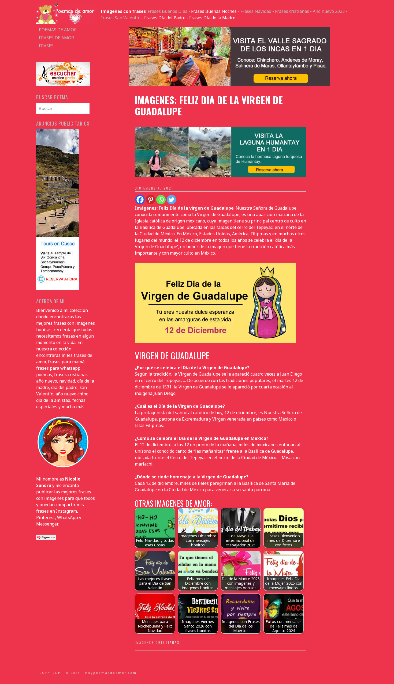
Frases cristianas (292, 11)
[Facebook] (140, 199)
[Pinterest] (150, 199)
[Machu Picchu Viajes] (229, 85)
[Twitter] (171, 199)
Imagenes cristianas (157, 642)
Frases (46, 46)
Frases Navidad (255, 11)
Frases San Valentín (120, 18)
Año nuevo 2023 (329, 11)
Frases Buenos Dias (167, 11)
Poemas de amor (58, 30)
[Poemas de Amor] (65, 22)
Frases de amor (56, 38)
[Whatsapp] (161, 199)
